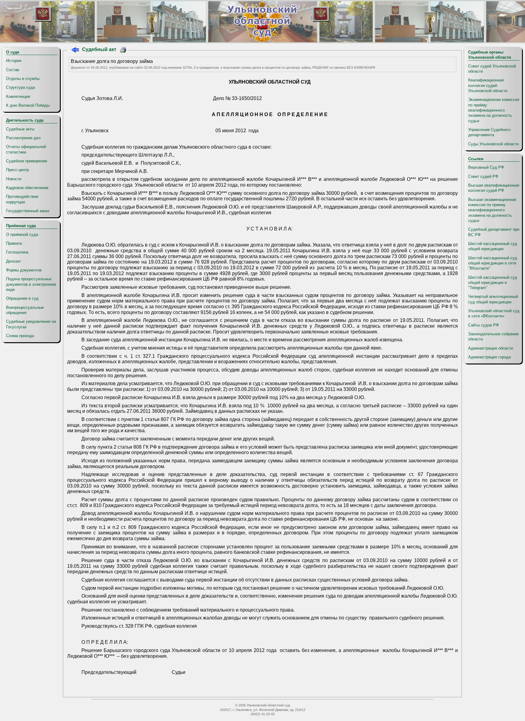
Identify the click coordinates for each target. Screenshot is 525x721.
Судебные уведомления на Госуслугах (31, 324)
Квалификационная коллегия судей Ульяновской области (487, 85)
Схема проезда (20, 335)
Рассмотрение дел (23, 138)
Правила (14, 243)
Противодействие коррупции (22, 199)
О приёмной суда (22, 234)
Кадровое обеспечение (27, 187)
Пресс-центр (17, 169)
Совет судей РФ (483, 176)
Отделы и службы (22, 78)
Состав (12, 69)
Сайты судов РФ (483, 325)
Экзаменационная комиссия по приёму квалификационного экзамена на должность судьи (493, 110)
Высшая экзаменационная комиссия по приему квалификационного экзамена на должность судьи (492, 210)
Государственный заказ (27, 211)
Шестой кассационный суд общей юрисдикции (492, 246)
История (13, 60)
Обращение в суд (22, 298)
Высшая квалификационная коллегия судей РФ (493, 188)
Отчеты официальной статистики (26, 149)
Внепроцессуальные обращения (25, 310)
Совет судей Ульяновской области (492, 69)
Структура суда (20, 87)
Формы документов (24, 270)
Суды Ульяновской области (493, 144)
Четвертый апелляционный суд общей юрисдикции (493, 299)
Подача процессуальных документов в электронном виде (31, 284)
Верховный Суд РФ (486, 167)
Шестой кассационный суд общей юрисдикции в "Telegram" (492, 282)
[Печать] (123, 50)
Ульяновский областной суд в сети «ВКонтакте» (494, 313)
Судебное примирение (26, 161)
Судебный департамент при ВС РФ (493, 232)
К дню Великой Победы (28, 105)
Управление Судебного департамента (489, 132)
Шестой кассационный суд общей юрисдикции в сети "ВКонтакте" (492, 263)
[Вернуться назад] (75, 50)
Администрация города (489, 357)
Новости (13, 179)
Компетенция (18, 96)
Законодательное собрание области (493, 336)
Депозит (13, 261)
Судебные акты (20, 129)
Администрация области (490, 348)
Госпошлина (17, 252)
